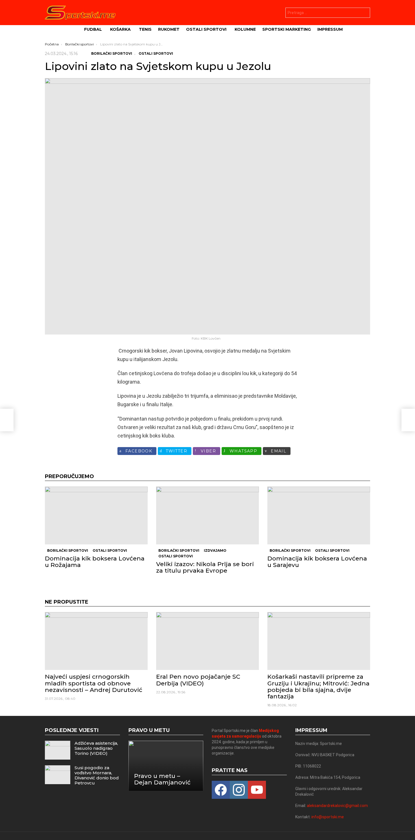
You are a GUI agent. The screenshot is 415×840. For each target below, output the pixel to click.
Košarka (120, 29)
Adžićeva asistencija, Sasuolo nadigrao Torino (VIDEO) (96, 748)
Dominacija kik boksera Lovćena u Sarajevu (317, 561)
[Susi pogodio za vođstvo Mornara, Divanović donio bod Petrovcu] (57, 774)
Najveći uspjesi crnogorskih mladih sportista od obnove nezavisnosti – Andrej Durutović (93, 683)
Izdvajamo (215, 550)
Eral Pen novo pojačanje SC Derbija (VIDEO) (198, 680)
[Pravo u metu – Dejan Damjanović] (166, 766)
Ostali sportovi (206, 29)
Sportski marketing (286, 29)
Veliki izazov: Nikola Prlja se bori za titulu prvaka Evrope (205, 567)
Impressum (330, 29)
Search (364, 13)
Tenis (145, 29)
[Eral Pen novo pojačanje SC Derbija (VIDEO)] (207, 641)
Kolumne (245, 29)
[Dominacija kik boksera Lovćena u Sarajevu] (318, 515)
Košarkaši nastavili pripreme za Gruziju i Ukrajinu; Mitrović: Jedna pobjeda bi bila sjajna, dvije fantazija (318, 686)
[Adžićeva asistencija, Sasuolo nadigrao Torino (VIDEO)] (57, 750)
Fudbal (93, 29)
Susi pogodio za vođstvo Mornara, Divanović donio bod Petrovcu (97, 775)
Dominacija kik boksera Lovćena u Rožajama (95, 561)
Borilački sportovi (67, 550)
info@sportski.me (327, 817)
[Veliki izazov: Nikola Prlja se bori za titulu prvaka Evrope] (207, 515)
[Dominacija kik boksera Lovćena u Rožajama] (96, 515)
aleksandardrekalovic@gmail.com (337, 805)
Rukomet (169, 29)
